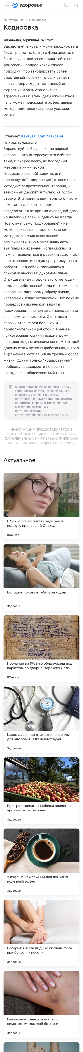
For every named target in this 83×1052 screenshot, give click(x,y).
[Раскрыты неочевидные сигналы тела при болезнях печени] (41, 933)
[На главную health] (30, 5)
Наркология (37, 20)
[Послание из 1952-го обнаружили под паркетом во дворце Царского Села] (41, 648)
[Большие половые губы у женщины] (41, 577)
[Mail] (15, 5)
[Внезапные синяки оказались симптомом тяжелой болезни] (41, 1004)
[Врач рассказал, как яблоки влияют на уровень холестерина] (41, 790)
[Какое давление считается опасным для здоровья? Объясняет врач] (41, 719)
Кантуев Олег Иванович (42, 136)
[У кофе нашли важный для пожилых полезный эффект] (41, 862)
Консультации (13, 20)
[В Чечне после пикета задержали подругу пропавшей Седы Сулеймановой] (41, 506)
